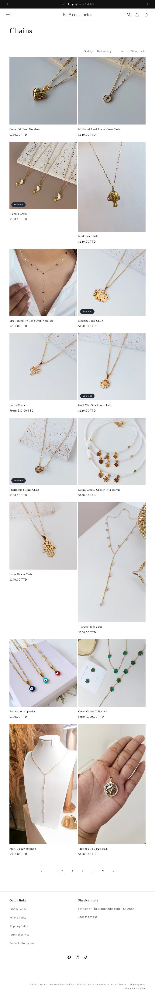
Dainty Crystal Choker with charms (99, 489)
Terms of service (118, 984)
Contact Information (22, 943)
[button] (8, 14)
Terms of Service (19, 934)
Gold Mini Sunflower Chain (94, 405)
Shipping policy (138, 984)
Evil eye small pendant (22, 711)
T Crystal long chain (90, 627)
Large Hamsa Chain (21, 574)
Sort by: (88, 51)
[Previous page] (42, 871)
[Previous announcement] (7, 4)
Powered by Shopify (62, 984)
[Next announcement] (147, 4)
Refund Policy (17, 917)
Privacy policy (100, 984)
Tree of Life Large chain (93, 848)
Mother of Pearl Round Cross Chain (99, 129)
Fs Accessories (44, 984)
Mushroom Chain (88, 236)
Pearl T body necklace (22, 848)
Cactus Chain (17, 405)
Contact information (135, 988)
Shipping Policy (18, 926)
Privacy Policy (17, 909)
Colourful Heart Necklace (24, 129)
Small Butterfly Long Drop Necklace (31, 320)
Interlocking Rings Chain (24, 489)
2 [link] (62, 871)
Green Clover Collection (92, 711)
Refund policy (82, 984)
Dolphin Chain (18, 213)
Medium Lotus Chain (90, 320)
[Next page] (113, 871)
